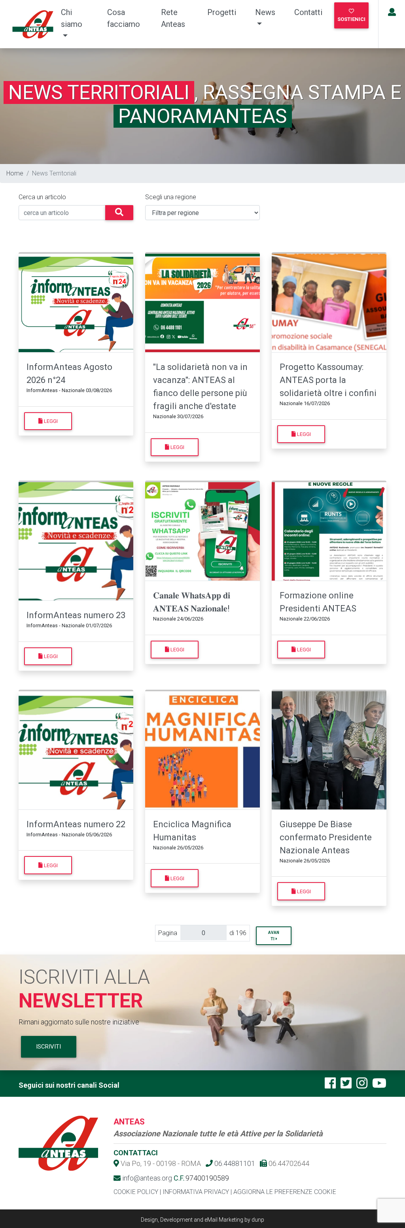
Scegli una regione (170, 197)
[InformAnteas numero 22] (76, 750)
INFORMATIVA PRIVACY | (197, 1192)
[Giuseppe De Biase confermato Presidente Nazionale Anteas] (329, 750)
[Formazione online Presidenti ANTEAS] (329, 531)
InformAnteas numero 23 (75, 615)
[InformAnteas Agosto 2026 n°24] (76, 303)
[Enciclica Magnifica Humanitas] (202, 750)
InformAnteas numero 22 (75, 824)
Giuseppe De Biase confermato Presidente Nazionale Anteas (326, 837)
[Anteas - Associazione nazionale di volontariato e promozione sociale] (28, 24)
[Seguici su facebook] (330, 1085)
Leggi (50, 421)
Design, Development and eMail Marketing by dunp (202, 1220)
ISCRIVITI (48, 1046)
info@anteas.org (146, 1178)
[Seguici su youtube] (379, 1085)
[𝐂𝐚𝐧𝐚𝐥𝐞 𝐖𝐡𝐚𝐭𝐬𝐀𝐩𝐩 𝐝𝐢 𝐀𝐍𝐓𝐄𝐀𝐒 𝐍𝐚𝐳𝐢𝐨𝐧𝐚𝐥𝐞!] (202, 531)
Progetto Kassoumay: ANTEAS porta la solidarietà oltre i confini (328, 380)
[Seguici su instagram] (361, 1085)
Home (14, 173)
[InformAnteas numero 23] (76, 541)
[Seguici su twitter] (346, 1085)
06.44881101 (234, 1163)
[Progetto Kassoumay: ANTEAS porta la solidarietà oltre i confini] (329, 303)
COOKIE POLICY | (137, 1192)
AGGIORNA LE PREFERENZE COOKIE (284, 1192)
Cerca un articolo (42, 197)
